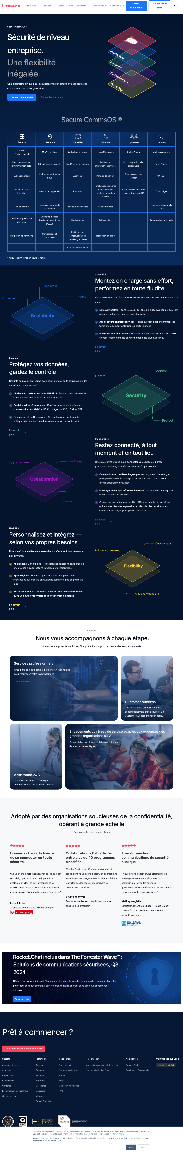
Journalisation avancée (77, 247)
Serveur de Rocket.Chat (97, 1070)
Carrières (6, 1086)
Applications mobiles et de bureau (102, 1065)
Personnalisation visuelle (161, 220)
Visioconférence (105, 206)
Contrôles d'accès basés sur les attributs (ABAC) (49, 220)
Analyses (77, 176)
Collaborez (41, 1086)
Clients (61, 5)
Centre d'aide (132, 1065)
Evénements (8, 1080)
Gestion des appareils (49, 191)
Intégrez (40, 1096)
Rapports (77, 191)
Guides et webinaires (69, 1086)
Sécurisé (40, 1075)
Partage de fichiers (106, 176)
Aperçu (39, 1065)
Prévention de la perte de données (49, 207)
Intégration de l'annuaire (21, 236)
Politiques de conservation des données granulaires (77, 236)
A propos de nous (10, 1065)
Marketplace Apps (161, 152)
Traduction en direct (105, 236)
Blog (61, 1080)
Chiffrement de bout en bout (49, 176)
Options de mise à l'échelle (21, 191)
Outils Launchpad (21, 176)
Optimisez (40, 1091)
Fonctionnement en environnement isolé (21, 164)
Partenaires (7, 1075)
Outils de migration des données (21, 220)
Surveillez (40, 1080)
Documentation (66, 1065)
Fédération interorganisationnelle (105, 164)
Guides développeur (69, 1070)
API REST (161, 176)
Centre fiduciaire (44, 1101)
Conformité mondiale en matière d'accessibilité (133, 191)
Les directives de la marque (15, 1091)
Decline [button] (144, 1147)
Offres (70, 5)
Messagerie (108, 152)
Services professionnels (137, 1070)
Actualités (6, 1070)
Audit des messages (77, 152)
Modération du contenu (77, 164)
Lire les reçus (77, 220)
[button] (33, 6)
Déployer (40, 1070)
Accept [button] (131, 1147)
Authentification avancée (49, 164)
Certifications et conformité (49, 236)
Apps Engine (161, 164)
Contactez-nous (9, 1096)
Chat (99, 152)
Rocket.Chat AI (133, 152)
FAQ (61, 1091)
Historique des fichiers (77, 206)
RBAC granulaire (49, 152)
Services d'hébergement (21, 152)
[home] (11, 5)
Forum (62, 1075)
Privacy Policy (118, 1134)
